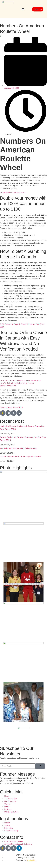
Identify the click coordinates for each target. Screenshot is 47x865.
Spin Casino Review (8, 386)
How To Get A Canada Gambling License (17, 383)
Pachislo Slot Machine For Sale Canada (18, 448)
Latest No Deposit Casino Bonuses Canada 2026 (20, 380)
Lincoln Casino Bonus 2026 (11, 407)
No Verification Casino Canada (12, 192)
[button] (23, 9)
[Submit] (40, 766)
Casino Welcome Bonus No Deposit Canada (20, 456)
